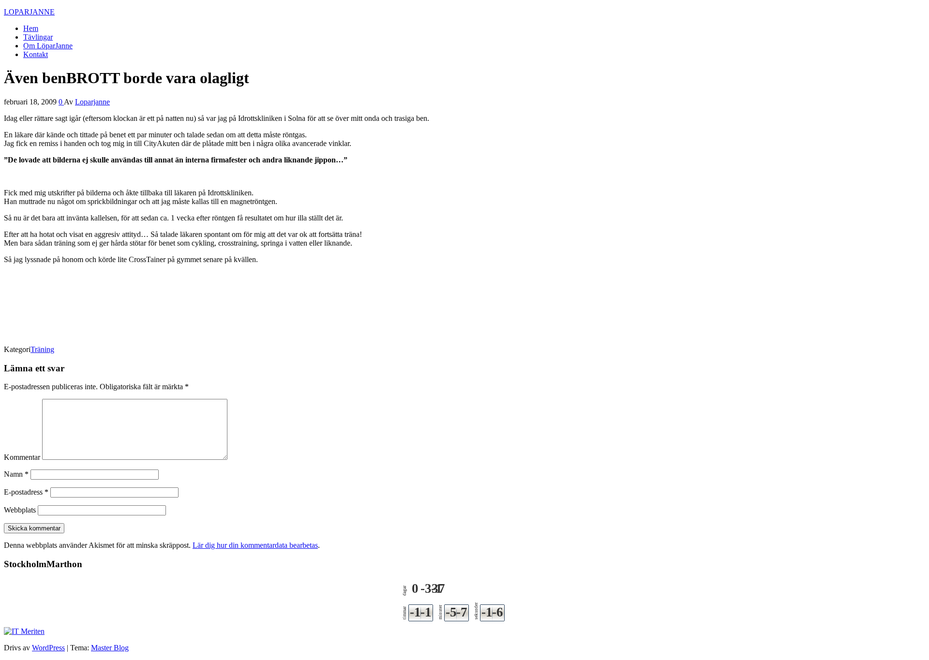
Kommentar (22, 457)
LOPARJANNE (29, 12)
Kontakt (35, 54)
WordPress (48, 648)
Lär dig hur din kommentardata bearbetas (255, 545)
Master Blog (110, 648)
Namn (16, 474)
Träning (42, 349)
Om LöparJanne (48, 46)
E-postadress (26, 492)
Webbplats (20, 510)
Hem (30, 28)
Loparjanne (92, 102)
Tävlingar (38, 37)
